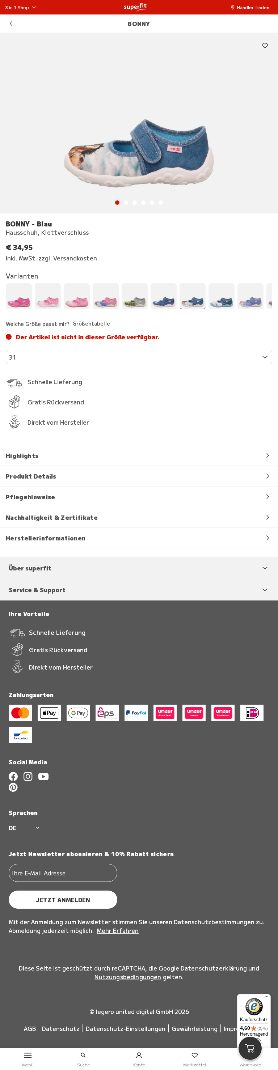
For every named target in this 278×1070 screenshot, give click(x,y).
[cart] (250, 1048)
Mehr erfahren (118, 930)
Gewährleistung (195, 1028)
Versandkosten (75, 258)
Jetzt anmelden (63, 899)
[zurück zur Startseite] (135, 7)
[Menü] (266, 998)
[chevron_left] (11, 23)
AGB (30, 1028)
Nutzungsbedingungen (127, 976)
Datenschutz (61, 1028)
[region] (139, 123)
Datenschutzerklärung (214, 968)
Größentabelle (91, 324)
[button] (252, 7)
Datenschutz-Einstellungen (125, 1028)
